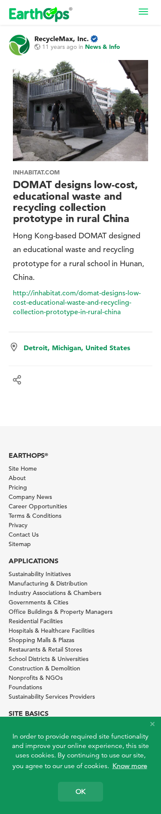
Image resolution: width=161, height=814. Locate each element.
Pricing (18, 487)
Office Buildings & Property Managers (60, 612)
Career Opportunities (38, 506)
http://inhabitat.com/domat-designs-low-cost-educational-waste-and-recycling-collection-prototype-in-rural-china (77, 302)
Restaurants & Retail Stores (45, 649)
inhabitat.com (36, 172)
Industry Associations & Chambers (55, 593)
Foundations (25, 687)
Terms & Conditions (35, 516)
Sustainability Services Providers (52, 696)
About (17, 478)
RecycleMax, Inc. (61, 38)
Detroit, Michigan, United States (77, 347)
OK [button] (80, 791)
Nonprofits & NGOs (36, 678)
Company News (30, 497)
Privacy (18, 525)
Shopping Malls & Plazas (41, 640)
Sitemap (20, 544)
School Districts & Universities (48, 659)
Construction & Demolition (44, 668)
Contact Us (24, 534)
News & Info (102, 47)
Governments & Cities (38, 602)
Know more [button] (129, 766)
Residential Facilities (36, 621)
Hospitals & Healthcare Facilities (51, 630)
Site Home (23, 468)
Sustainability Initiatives (40, 574)
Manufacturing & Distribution (48, 583)
